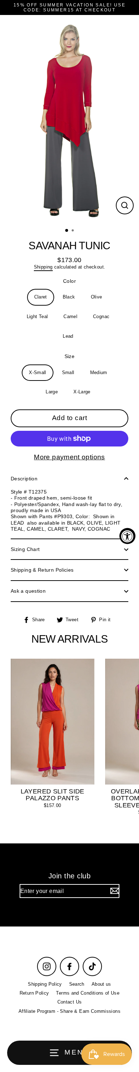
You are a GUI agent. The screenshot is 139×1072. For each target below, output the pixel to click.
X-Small (37, 372)
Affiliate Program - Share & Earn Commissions (69, 1011)
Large (52, 391)
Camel (70, 316)
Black (69, 297)
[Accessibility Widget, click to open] (127, 536)
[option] (69, 119)
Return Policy (34, 993)
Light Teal (37, 316)
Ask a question (28, 591)
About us (101, 984)
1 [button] (67, 231)
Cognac (101, 316)
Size (69, 356)
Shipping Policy (45, 984)
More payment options (69, 457)
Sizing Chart (25, 549)
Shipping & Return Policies (42, 570)
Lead (68, 336)
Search (76, 984)
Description (24, 478)
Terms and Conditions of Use (87, 993)
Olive (96, 297)
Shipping (43, 267)
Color (69, 281)
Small (68, 372)
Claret (40, 297)
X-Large (82, 391)
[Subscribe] (113, 891)
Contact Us (69, 1002)
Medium (98, 372)
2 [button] (73, 231)
